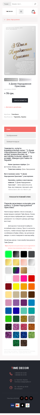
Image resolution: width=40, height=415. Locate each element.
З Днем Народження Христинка (24, 64)
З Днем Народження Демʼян (25, 70)
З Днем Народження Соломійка (24, 65)
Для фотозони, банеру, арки (14, 27)
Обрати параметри (20, 100)
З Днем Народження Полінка (25, 69)
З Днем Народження (28, 61)
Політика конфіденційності (23, 382)
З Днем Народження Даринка (25, 67)
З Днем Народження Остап (26, 73)
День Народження (11, 29)
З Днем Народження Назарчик (25, 72)
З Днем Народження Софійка (25, 63)
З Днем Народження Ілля (26, 68)
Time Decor (9, 11)
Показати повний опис (20, 197)
